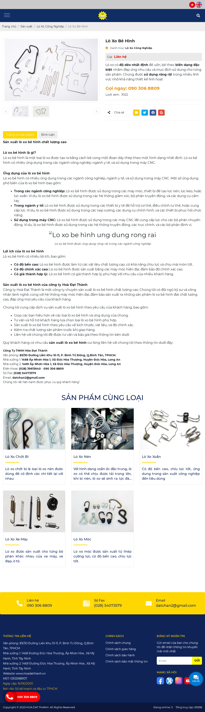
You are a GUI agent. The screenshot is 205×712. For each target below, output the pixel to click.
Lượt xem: (113, 94)
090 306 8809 (27, 697)
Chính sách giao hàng (121, 649)
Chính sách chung (118, 643)
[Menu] (7, 15)
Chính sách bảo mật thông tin (127, 661)
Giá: (109, 57)
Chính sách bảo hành (120, 655)
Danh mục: (117, 48)
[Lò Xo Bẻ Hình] (20, 111)
